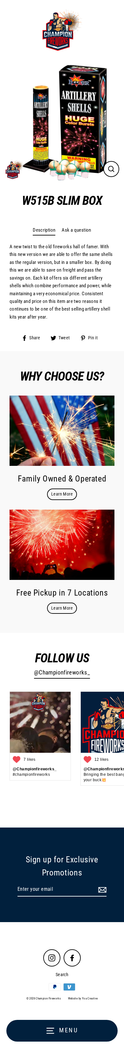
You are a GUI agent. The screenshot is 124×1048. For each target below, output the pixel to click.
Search (62, 974)
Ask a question (76, 230)
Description (44, 230)
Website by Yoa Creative (83, 998)
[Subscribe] (101, 889)
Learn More (62, 494)
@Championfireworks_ (62, 672)
